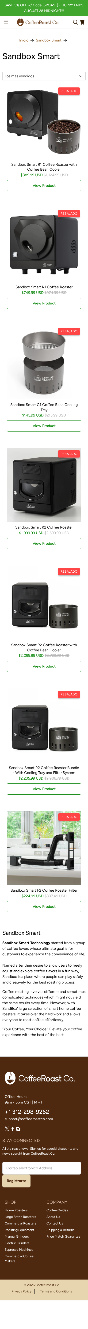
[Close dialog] (79, 618)
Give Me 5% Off (44, 663)
